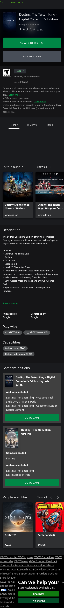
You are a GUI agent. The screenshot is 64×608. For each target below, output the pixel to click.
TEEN (18, 71)
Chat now (38, 593)
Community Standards (13, 565)
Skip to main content (12, 2)
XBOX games (25, 557)
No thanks (39, 600)
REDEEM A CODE (32, 56)
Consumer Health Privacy (15, 593)
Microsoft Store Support (14, 573)
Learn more (14, 94)
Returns (33, 573)
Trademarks (7, 602)
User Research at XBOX (25, 569)
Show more (9, 303)
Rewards (5, 581)
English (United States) (13, 585)
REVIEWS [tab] (32, 125)
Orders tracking (48, 573)
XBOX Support (37, 561)
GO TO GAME (32, 417)
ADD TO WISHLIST (34, 43)
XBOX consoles (9, 557)
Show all (42, 166)
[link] (18, 195)
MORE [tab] (50, 125)
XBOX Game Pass (44, 557)
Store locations (9, 577)
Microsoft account (49, 569)
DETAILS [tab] (14, 125)
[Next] (57, 167)
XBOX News (21, 561)
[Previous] (51, 167)
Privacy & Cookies (11, 598)
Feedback (51, 561)
